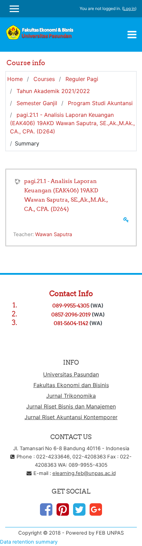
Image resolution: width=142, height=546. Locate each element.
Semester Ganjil (37, 103)
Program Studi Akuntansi (100, 103)
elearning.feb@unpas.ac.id (84, 473)
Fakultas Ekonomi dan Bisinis (71, 385)
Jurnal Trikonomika (71, 395)
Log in (129, 8)
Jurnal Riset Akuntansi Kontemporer (71, 417)
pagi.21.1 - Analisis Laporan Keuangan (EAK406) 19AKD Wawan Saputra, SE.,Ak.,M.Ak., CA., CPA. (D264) (72, 123)
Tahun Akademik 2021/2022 (53, 91)
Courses (44, 78)
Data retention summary (29, 542)
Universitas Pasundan (71, 374)
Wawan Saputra (53, 234)
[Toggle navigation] (132, 34)
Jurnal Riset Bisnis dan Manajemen (71, 406)
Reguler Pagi (81, 78)
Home (15, 78)
